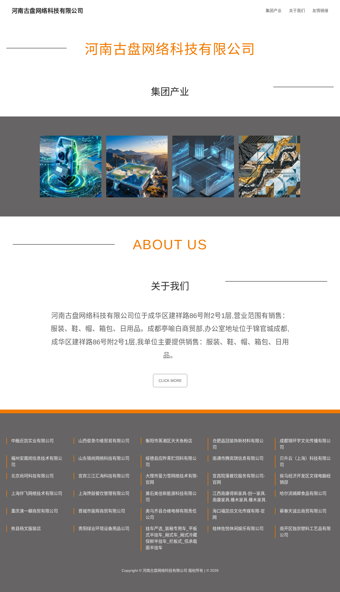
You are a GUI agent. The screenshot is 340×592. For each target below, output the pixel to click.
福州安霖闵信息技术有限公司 (36, 461)
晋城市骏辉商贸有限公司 (101, 511)
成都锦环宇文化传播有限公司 (305, 444)
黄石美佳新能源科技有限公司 (171, 496)
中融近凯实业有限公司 (32, 441)
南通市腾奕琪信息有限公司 (238, 458)
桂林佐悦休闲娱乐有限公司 (238, 528)
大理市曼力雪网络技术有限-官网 (172, 479)
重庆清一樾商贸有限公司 (34, 511)
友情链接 (320, 10)
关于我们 (297, 10)
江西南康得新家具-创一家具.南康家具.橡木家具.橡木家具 (239, 496)
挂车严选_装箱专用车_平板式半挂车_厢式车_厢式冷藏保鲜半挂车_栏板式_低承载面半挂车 (171, 538)
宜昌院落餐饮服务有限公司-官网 (238, 479)
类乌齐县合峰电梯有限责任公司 (171, 514)
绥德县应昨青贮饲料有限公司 (171, 461)
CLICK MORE (170, 380)
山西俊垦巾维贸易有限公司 (103, 441)
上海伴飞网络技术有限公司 (36, 493)
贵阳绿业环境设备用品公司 (103, 528)
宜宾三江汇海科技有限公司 (103, 476)
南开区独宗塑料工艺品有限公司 (305, 531)
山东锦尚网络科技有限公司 (103, 458)
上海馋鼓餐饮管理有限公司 (103, 493)
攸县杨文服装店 (26, 528)
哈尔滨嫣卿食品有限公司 (303, 493)
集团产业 (274, 10)
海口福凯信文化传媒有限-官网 (238, 514)
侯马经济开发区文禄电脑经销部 (305, 479)
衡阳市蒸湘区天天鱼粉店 (169, 441)
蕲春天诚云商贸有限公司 (303, 511)
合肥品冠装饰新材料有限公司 (238, 444)
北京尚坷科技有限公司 (32, 476)
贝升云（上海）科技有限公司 (305, 461)
